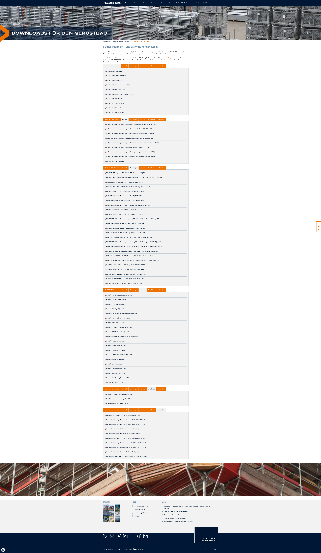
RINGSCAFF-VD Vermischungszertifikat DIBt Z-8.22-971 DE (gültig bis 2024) (129, 255)
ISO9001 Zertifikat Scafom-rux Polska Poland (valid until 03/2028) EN (128, 205)
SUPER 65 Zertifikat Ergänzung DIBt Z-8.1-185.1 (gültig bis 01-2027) (127, 274)
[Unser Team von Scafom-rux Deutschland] (105, 537)
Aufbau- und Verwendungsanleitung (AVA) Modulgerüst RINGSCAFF (127, 147)
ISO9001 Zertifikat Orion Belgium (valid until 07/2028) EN (125, 200)
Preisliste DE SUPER (114, 99)
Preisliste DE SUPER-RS (115, 103)
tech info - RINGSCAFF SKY (116, 350)
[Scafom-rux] (112, 3)
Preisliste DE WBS (113, 108)
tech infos (142, 66)
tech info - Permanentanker (116, 345)
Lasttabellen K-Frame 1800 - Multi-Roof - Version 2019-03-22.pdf (126, 456)
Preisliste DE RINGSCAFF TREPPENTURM (119, 94)
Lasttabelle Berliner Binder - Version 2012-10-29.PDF (123, 415)
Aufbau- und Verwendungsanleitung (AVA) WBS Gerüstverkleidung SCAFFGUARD (131, 124)
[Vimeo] (145, 537)
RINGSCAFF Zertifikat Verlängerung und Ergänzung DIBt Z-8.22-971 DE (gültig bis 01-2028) (134, 246)
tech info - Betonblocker (115, 304)
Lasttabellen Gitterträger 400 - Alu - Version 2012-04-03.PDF (125, 438)
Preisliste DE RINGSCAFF (115, 89)
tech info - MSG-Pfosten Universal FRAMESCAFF (122, 336)
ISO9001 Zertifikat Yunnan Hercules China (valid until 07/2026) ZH (126, 214)
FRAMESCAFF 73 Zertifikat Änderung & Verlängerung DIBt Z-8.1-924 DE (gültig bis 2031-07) (134, 177)
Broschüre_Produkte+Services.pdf (118, 399)
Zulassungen (133, 66)
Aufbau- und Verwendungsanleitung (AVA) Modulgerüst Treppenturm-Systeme (130, 152)
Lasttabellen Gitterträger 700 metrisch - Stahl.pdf (122, 452)
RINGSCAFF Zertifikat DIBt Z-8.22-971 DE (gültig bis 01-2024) (125, 232)
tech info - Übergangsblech (116, 368)
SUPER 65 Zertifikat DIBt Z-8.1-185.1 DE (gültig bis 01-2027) (125, 269)
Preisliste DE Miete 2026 (115, 80)
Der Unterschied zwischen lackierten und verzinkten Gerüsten (181, 515)
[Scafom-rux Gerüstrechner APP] (125, 537)
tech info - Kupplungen (115, 322)
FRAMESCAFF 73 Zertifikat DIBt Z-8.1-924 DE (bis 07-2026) (125, 182)
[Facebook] (132, 537)
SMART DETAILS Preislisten (112, 66)
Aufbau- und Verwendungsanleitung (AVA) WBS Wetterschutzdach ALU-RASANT (130, 156)
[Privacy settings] (3, 550)
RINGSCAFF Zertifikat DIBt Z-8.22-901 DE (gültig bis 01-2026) (125, 228)
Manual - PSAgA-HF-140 (115, 161)
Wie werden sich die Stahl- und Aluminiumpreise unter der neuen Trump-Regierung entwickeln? (187, 507)
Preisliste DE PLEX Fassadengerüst (118, 85)
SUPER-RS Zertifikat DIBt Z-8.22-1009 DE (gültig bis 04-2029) (125, 278)
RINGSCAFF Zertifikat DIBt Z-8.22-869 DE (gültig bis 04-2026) (125, 223)
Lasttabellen (160, 66)
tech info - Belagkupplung (116, 299)
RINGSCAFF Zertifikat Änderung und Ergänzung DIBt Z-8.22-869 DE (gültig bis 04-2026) (132, 219)
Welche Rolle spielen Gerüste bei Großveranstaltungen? (179, 521)
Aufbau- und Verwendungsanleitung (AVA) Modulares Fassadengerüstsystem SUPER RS (132, 143)
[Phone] (318, 223)
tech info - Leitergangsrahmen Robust (119, 327)
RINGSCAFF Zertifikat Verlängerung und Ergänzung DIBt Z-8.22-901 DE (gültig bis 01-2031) (133, 242)
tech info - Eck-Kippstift (115, 309)
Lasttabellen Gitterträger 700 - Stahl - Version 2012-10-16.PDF (126, 447)
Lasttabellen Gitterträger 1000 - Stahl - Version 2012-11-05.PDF (126, 424)
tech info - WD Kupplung (116, 373)
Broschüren (151, 66)
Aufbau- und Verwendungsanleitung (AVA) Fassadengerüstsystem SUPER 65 (129, 138)
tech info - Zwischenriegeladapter (118, 378)
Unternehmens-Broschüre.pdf (117, 403)
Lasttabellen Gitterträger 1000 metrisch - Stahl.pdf (123, 433)
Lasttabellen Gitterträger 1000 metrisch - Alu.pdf (122, 429)
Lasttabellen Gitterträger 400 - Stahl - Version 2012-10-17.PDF (126, 443)
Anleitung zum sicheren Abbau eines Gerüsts (176, 511)
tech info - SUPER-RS (114, 364)
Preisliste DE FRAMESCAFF (116, 76)
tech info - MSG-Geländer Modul (117, 332)
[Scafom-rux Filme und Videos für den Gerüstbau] (119, 537)
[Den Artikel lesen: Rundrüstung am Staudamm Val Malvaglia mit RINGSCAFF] (106, 519)
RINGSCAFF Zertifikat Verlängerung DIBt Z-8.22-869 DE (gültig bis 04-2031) (129, 237)
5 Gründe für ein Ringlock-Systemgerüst (175, 518)
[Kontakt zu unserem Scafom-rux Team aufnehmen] (112, 537)
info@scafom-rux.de (141, 549)
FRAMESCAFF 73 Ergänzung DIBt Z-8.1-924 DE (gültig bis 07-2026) (127, 173)
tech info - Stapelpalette (115, 359)
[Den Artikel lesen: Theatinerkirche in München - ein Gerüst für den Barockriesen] (106, 507)
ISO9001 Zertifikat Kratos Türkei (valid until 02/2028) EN (124, 196)
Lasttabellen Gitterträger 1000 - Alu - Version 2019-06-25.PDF (125, 420)
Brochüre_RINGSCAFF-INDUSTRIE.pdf (119, 394)
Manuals (124, 66)
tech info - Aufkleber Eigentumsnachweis (120, 295)
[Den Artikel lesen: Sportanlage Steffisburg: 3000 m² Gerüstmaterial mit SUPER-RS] (111, 519)
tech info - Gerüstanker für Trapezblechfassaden (122, 313)
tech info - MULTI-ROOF (115, 341)
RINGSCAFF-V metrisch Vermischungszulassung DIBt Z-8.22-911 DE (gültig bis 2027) (132, 251)
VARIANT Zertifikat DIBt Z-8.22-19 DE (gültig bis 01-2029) (124, 283)
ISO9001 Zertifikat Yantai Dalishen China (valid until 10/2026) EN (126, 209)
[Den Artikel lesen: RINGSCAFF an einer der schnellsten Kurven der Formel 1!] (111, 507)
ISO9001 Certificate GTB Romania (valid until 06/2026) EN (125, 191)
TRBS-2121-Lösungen (114, 382)
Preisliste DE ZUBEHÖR (115, 112)
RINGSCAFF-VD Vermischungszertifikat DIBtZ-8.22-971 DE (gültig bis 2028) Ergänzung (132, 260)
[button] (11, 23)
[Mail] (318, 227)
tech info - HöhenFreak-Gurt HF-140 (118, 318)
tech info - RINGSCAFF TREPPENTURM (119, 355)
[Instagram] (139, 537)
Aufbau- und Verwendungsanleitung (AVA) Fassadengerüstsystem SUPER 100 (130, 133)
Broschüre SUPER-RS (114, 71)
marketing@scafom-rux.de (171, 58)
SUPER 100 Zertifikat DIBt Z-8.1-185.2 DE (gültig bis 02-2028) (125, 265)
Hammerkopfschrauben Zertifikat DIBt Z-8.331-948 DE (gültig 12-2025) (128, 187)
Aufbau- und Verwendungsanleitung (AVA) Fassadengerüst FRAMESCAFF (129, 129)
